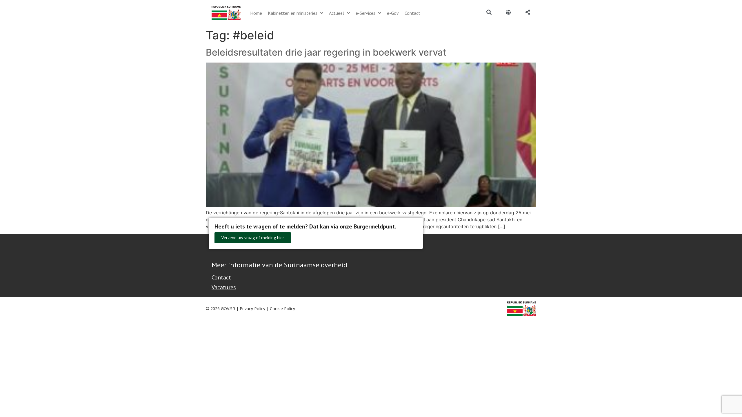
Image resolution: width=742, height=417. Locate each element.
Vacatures (224, 287)
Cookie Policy (282, 308)
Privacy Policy (252, 308)
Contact (221, 277)
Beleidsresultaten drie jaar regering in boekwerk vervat (326, 52)
